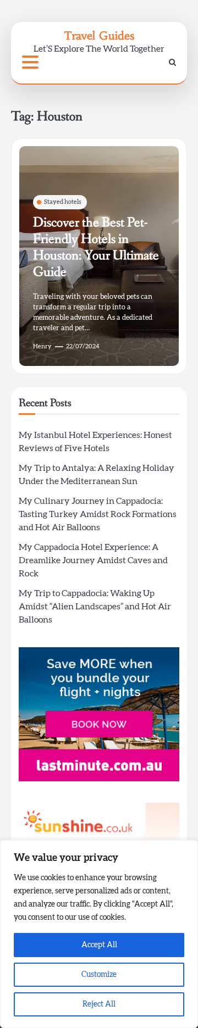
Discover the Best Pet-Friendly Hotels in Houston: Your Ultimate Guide (96, 247)
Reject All (99, 1004)
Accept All (99, 945)
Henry (42, 346)
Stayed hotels (62, 202)
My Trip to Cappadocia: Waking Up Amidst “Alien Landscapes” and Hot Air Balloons (95, 606)
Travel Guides (99, 35)
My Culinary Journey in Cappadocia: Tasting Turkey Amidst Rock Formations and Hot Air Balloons (98, 514)
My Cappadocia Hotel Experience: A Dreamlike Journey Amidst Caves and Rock (93, 560)
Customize (99, 975)
